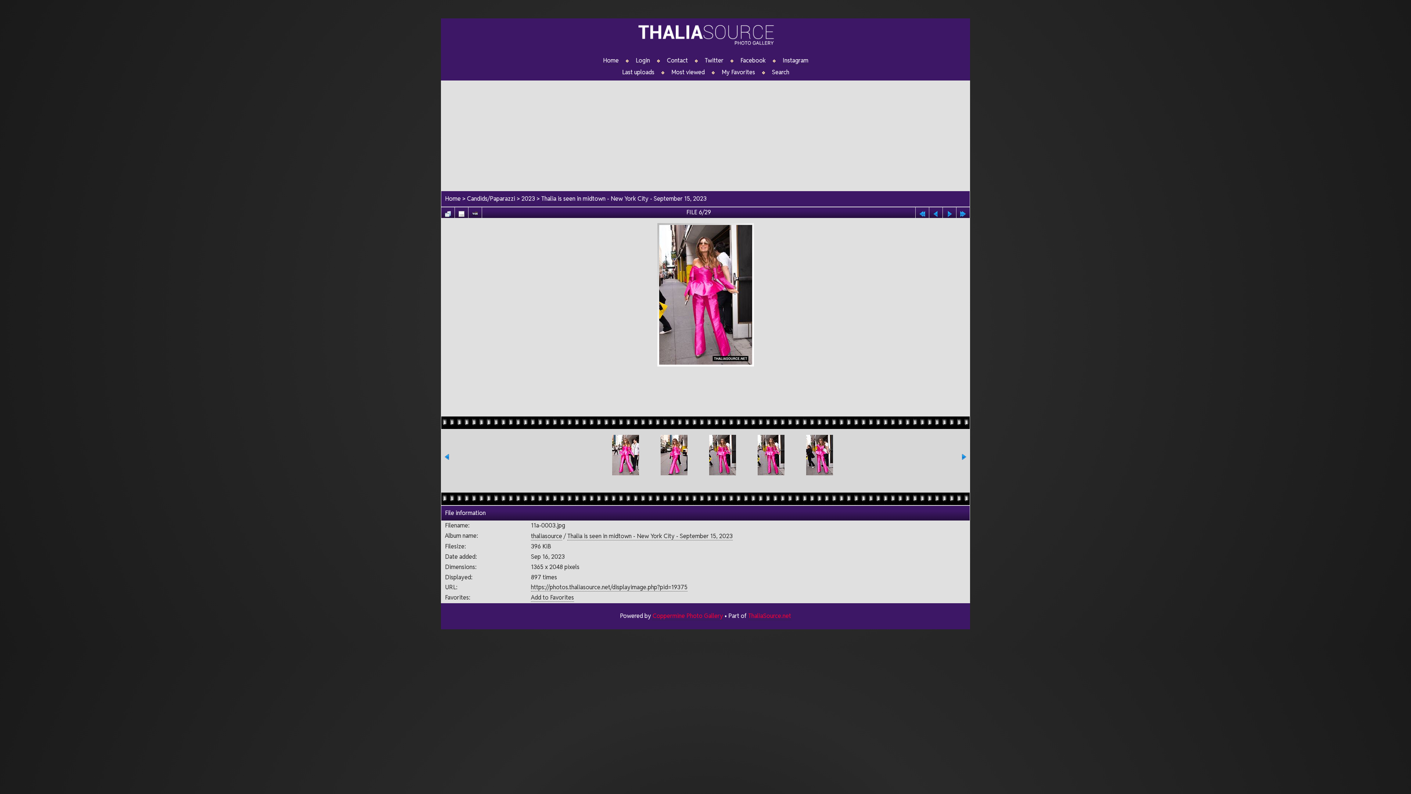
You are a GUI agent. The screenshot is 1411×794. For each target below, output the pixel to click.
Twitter (714, 60)
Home (611, 60)
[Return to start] (922, 212)
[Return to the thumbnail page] (448, 212)
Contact (677, 60)
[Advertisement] (705, 132)
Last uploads (638, 72)
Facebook (753, 60)
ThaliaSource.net (769, 616)
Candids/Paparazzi (491, 199)
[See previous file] (936, 212)
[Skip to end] (963, 212)
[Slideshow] (475, 212)
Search (780, 72)
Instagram (795, 60)
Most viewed (688, 72)
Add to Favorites (552, 597)
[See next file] (949, 212)
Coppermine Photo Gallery (688, 616)
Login (643, 60)
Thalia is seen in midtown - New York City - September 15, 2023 (624, 199)
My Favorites (738, 72)
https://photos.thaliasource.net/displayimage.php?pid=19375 (609, 587)
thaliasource (546, 536)
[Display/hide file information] (461, 212)
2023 (528, 199)
